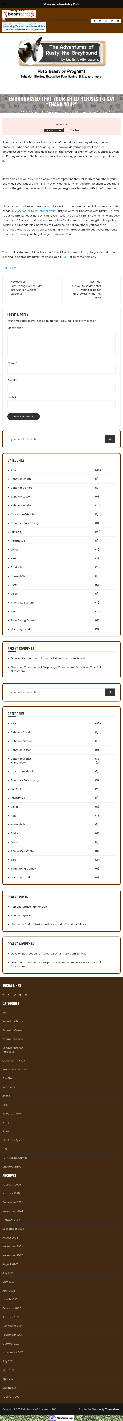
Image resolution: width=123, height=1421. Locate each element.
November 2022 (12, 1255)
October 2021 (11, 1344)
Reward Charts (20, 576)
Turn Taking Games (23, 620)
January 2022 (11, 1317)
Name (12, 363)
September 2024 (13, 1229)
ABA (13, 470)
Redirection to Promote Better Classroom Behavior (55, 658)
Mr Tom (74, 130)
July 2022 (8, 1273)
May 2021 (8, 1370)
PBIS (13, 558)
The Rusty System (22, 602)
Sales (14, 594)
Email (12, 380)
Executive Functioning (25, 523)
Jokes (14, 549)
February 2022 (11, 1308)
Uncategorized (20, 629)
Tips (13, 611)
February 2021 (11, 1397)
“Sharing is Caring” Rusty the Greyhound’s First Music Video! (48, 924)
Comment (15, 328)
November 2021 (12, 1335)
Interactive (18, 541)
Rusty (14, 585)
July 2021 (7, 1361)
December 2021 (12, 1326)
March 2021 (9, 1388)
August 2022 (10, 1264)
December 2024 (12, 1202)
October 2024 (11, 1220)
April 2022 (8, 1290)
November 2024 (12, 1211)
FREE (65, 257)
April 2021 (8, 1379)
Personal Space (21, 915)
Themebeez (113, 1409)
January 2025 (11, 1193)
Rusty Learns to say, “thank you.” (35, 211)
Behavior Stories (21, 505)
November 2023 (12, 1246)
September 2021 (12, 1352)
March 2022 (9, 1299)
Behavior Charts (21, 479)
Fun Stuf (16, 532)
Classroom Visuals (22, 514)
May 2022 (8, 1282)
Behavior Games (21, 488)
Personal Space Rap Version (29, 907)
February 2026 (11, 1184)
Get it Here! (9, 268)
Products (61, 124)
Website (13, 397)
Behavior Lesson (21, 496)
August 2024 (10, 1237)
